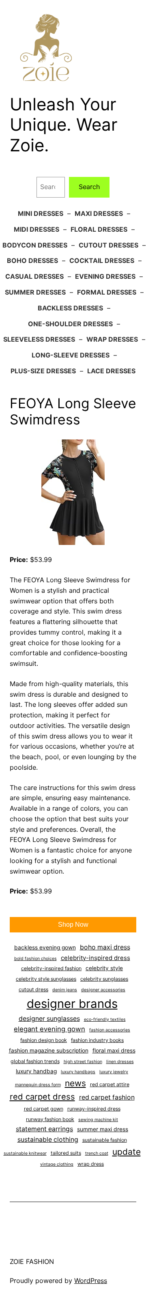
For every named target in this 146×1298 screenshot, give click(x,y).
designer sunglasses (49, 1018)
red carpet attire (109, 1084)
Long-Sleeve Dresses (71, 355)
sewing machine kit (98, 1119)
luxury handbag (36, 1071)
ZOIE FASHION (32, 1261)
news (75, 1083)
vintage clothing (56, 1164)
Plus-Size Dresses (43, 371)
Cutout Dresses (108, 245)
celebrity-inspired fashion (51, 968)
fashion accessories (109, 1030)
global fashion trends (35, 1061)
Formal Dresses (106, 292)
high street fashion (83, 1061)
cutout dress (33, 989)
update (126, 1152)
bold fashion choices (35, 958)
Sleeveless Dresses (39, 339)
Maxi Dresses (99, 213)
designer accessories (103, 989)
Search (89, 187)
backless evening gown (45, 947)
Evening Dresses (105, 276)
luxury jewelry (113, 1071)
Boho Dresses (32, 260)
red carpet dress (42, 1096)
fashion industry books (97, 1040)
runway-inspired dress (93, 1109)
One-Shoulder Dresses (70, 324)
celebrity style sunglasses (46, 979)
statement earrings (44, 1129)
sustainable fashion (104, 1140)
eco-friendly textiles (105, 1019)
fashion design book (43, 1040)
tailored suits (66, 1153)
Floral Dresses (99, 229)
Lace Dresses (111, 371)
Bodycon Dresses (34, 245)
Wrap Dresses (112, 339)
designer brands (72, 1004)
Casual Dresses (34, 276)
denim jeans (64, 989)
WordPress (90, 1280)
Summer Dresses (35, 292)
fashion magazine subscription (48, 1050)
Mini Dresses (40, 213)
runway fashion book (50, 1119)
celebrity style (104, 968)
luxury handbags (78, 1071)
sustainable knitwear (25, 1153)
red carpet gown (43, 1109)
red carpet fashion (107, 1097)
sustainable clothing (47, 1139)
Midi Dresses (36, 229)
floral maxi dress (113, 1050)
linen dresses (120, 1061)
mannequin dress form (38, 1084)
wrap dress (90, 1164)
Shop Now (73, 924)
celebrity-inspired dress (95, 958)
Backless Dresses (70, 308)
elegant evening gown (49, 1029)
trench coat (96, 1153)
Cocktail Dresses (101, 260)
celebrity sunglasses (104, 979)
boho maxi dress (105, 947)
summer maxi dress (102, 1129)
